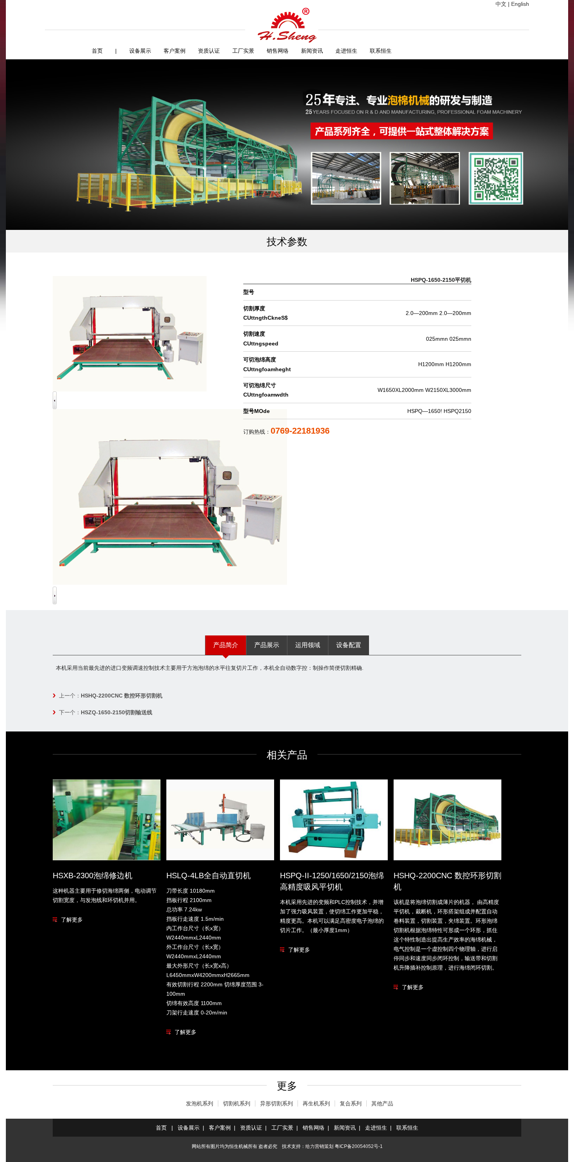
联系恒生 (381, 51)
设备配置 (348, 645)
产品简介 (225, 645)
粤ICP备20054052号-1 (359, 1146)
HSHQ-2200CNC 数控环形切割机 (121, 695)
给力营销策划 (319, 1146)
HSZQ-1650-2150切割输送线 (116, 712)
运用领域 (307, 645)
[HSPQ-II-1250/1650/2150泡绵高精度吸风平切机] (334, 858)
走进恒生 (346, 51)
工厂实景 (243, 51)
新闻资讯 (312, 51)
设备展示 (140, 51)
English (520, 4)
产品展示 (266, 645)
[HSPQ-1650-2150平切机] (170, 583)
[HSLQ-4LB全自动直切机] (220, 858)
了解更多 (72, 919)
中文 (501, 4)
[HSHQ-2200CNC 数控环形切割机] (447, 858)
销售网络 (278, 51)
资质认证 (209, 51)
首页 (97, 51)
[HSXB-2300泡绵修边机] (106, 858)
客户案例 (174, 51)
